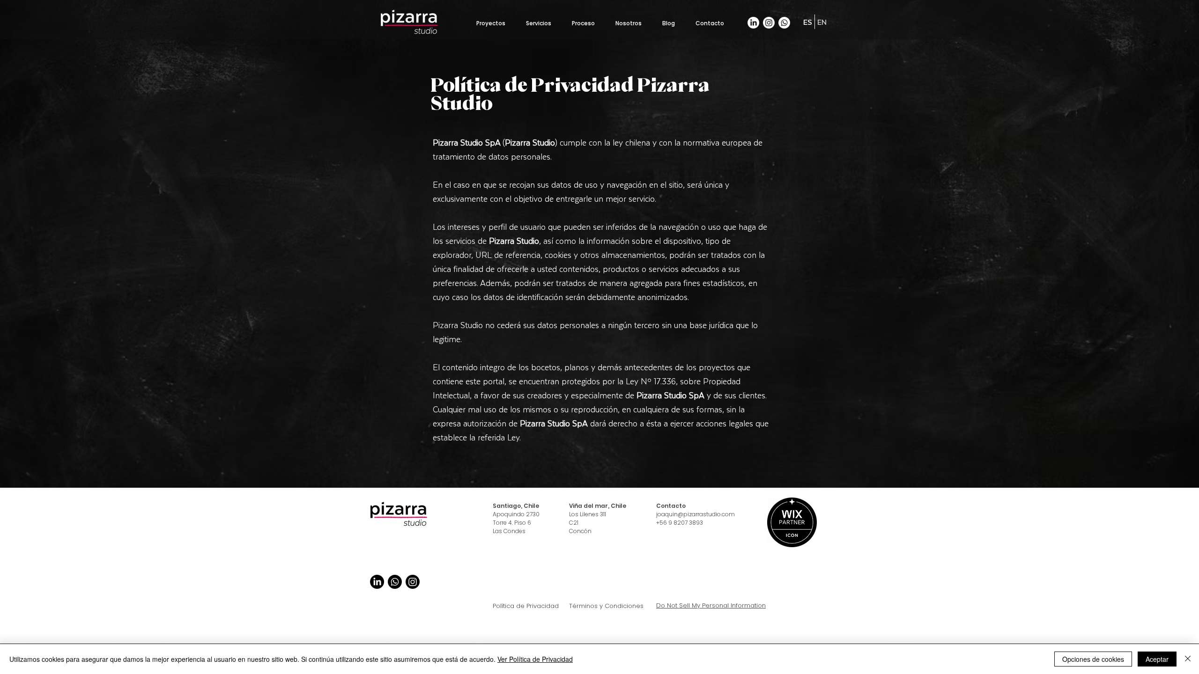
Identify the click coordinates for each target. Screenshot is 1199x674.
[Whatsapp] (784, 23)
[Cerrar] (1187, 659)
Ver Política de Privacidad (535, 659)
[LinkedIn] (753, 23)
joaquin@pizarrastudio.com (695, 514)
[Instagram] (769, 23)
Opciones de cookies (1093, 659)
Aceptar (1157, 659)
